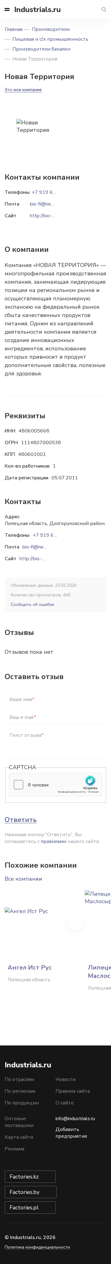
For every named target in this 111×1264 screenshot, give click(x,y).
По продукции (22, 1102)
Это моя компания (23, 90)
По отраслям (19, 1079)
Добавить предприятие (71, 1133)
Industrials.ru (37, 10)
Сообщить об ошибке (32, 604)
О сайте (65, 1102)
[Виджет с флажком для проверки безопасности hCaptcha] (55, 784)
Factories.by (24, 1192)
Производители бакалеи (41, 49)
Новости (66, 1079)
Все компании (23, 878)
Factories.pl (24, 1207)
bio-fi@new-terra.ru (44, 547)
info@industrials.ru (75, 1118)
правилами (53, 841)
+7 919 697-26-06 (54, 535)
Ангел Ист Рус (30, 967)
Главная (14, 29)
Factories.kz (24, 1176)
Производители (51, 29)
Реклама (14, 1148)
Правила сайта (73, 1091)
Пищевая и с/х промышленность (50, 39)
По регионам (20, 1091)
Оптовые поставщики (19, 1122)
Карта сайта (19, 1137)
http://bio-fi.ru (34, 558)
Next (75, 923)
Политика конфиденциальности (37, 1247)
